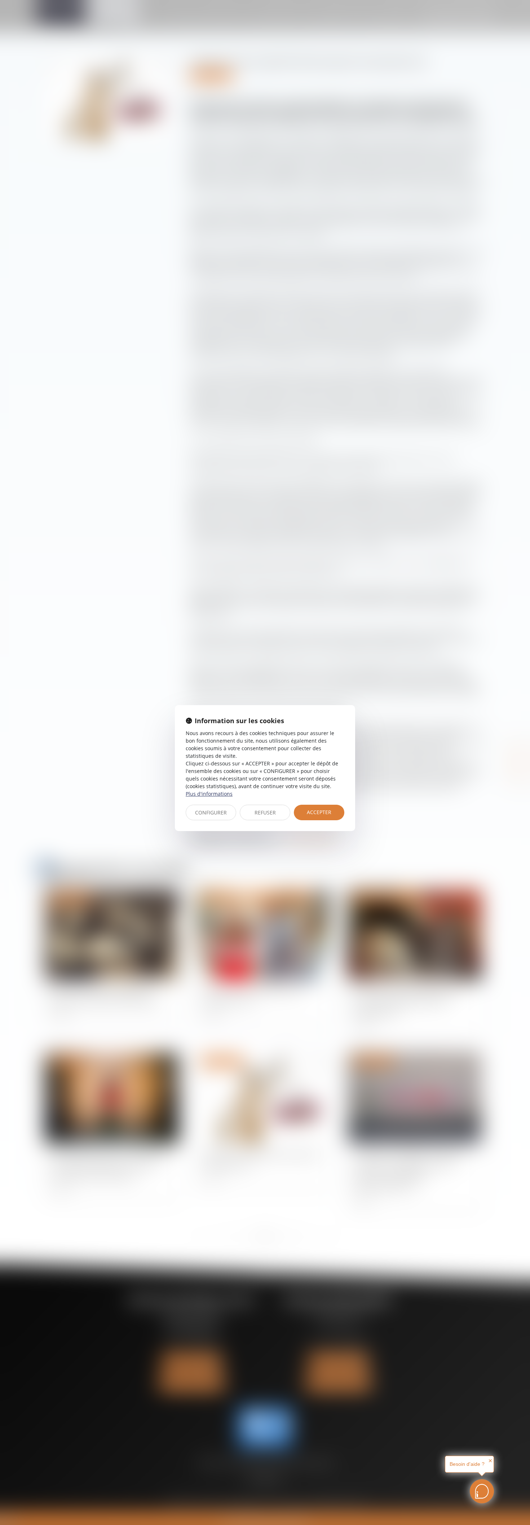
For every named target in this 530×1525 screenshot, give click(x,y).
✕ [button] (490, 1461)
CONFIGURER (211, 812)
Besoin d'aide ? (467, 1464)
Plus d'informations (209, 793)
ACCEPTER (319, 812)
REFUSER (265, 812)
